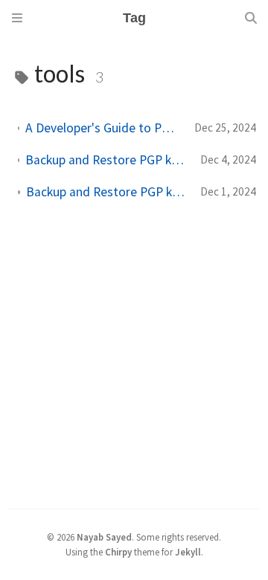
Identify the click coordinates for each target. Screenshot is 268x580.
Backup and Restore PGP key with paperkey (107, 192)
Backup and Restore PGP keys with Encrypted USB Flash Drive (106, 160)
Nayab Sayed (104, 537)
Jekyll (188, 552)
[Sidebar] (17, 18)
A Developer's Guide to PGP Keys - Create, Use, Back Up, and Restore (103, 128)
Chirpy (118, 552)
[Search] (251, 18)
